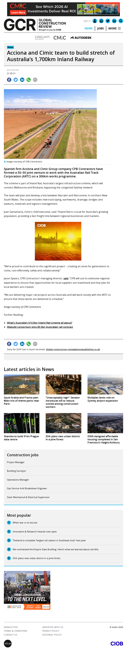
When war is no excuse (25, 522)
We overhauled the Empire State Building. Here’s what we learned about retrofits (56, 549)
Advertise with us (52, 627)
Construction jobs (23, 454)
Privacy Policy (50, 630)
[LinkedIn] (114, 21)
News (89, 28)
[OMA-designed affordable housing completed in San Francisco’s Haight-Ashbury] (105, 423)
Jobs (100, 28)
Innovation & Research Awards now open (35, 531)
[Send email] (35, 80)
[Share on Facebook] (9, 80)
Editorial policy (51, 634)
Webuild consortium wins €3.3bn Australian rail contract (40, 327)
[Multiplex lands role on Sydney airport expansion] (105, 384)
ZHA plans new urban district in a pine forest (36, 558)
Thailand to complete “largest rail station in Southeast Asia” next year (49, 540)
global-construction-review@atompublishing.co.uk (73, 349)
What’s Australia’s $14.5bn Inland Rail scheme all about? (39, 322)
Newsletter (11, 627)
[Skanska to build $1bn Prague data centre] (21, 423)
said (66, 278)
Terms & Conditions (15, 630)
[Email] (101, 21)
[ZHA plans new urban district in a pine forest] (63, 423)
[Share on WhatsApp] (28, 80)
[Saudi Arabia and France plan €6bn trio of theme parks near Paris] (21, 384)
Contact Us (10, 634)
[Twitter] (107, 21)
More (112, 28)
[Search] (120, 21)
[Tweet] (15, 80)
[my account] (94, 21)
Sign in (87, 20)
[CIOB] (93, 644)
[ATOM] (34, 643)
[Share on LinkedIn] (22, 80)
